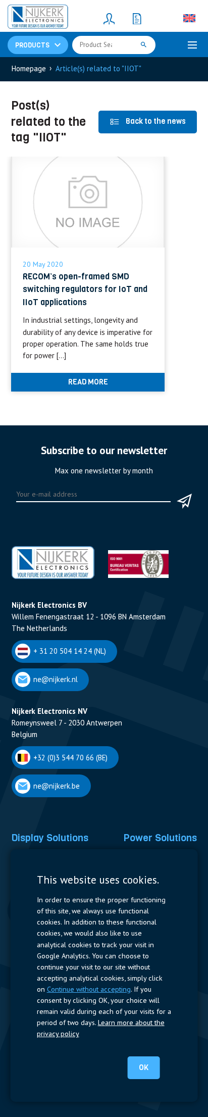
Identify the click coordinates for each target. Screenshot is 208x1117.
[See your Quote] (137, 18)
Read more (88, 382)
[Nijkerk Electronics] (38, 18)
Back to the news (156, 121)
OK (143, 1067)
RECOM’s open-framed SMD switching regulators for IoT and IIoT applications (85, 289)
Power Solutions (160, 837)
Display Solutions (49, 837)
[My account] (109, 18)
